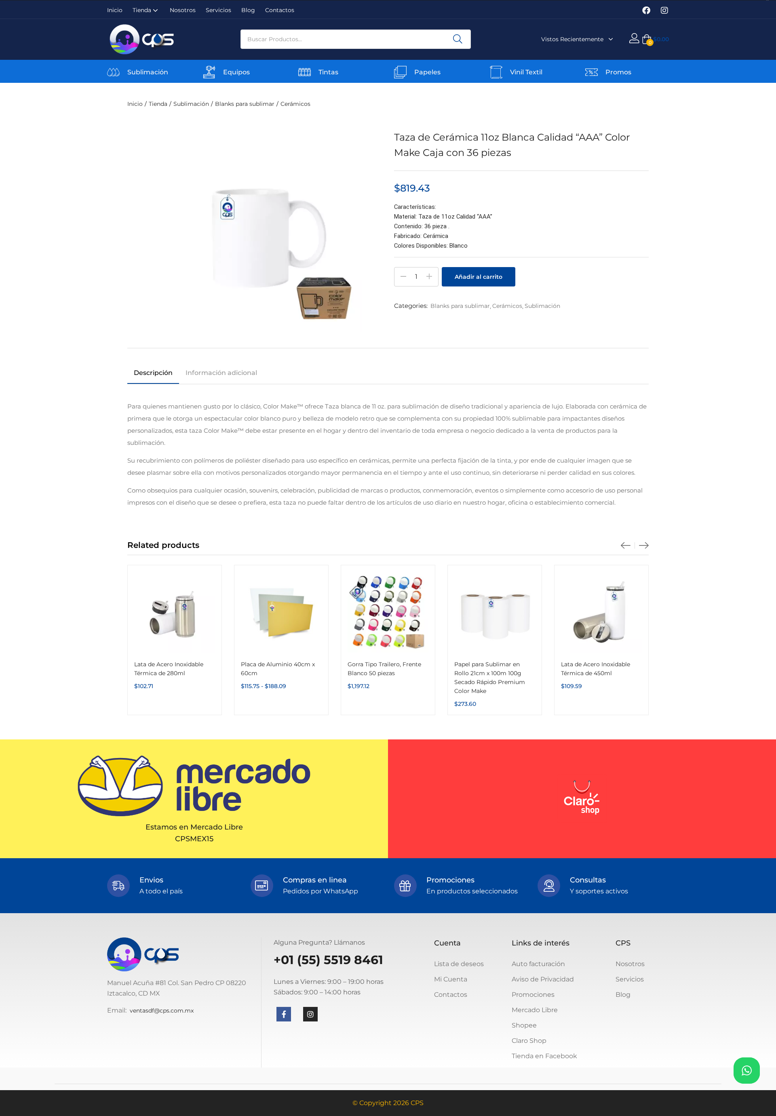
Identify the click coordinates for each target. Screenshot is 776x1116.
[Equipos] (209, 72)
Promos (618, 72)
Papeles (427, 72)
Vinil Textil (526, 72)
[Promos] (591, 72)
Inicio (114, 10)
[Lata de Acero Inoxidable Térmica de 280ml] (174, 612)
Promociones (533, 994)
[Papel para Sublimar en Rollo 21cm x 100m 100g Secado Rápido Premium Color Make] (494, 612)
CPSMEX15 (194, 838)
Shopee (524, 1025)
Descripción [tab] (153, 373)
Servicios (218, 10)
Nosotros (183, 10)
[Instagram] (664, 10)
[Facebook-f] (283, 1014)
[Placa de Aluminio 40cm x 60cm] (281, 612)
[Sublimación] (113, 72)
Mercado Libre (535, 1010)
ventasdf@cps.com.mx (162, 1010)
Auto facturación (538, 964)
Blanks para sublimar (244, 103)
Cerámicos (295, 103)
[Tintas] (304, 72)
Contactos (279, 10)
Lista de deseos (459, 964)
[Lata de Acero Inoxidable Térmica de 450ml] (601, 612)
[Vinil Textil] (496, 72)
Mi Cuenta (450, 979)
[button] (655, 39)
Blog (248, 10)
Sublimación (147, 72)
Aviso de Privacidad (543, 979)
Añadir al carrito (478, 276)
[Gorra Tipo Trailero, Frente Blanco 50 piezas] (388, 612)
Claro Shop (529, 1040)
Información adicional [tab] (221, 373)
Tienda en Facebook (544, 1056)
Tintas (328, 72)
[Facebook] (646, 10)
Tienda (143, 10)
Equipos (236, 72)
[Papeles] (400, 72)
